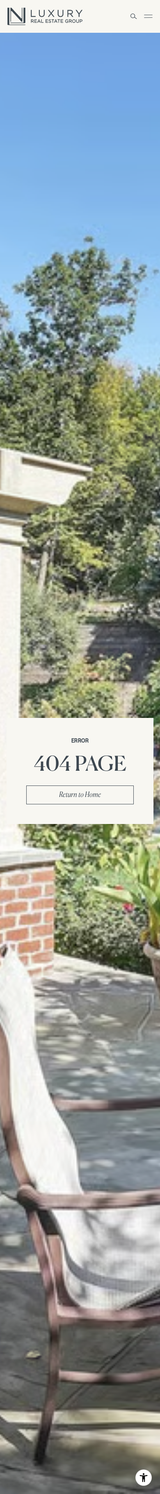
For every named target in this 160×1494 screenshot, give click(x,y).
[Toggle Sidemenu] (148, 16)
